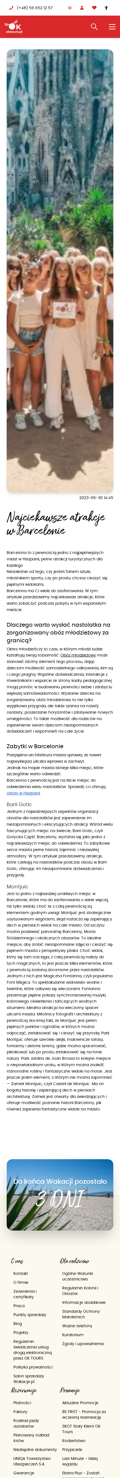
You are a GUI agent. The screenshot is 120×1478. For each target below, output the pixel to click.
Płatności (22, 1403)
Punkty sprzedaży (29, 1314)
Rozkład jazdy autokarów (26, 1423)
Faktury (20, 1411)
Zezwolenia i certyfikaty (25, 1294)
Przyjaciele (72, 1449)
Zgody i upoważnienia (83, 1343)
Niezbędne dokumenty (35, 1449)
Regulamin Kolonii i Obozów (80, 1290)
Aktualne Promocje (80, 1403)
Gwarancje (23, 1473)
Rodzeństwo (73, 1440)
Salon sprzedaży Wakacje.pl (28, 1378)
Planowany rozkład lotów (31, 1437)
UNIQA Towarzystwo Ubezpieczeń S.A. (32, 1461)
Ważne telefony (77, 1326)
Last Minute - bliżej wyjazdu (80, 1461)
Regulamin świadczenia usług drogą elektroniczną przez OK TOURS (32, 1350)
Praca (19, 1306)
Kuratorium (72, 1335)
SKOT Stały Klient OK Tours (81, 1429)
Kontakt (20, 1273)
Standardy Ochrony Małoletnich (81, 1314)
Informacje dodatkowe (84, 1302)
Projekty (20, 1332)
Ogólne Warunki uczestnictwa (77, 1276)
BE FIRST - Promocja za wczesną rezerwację (84, 1414)
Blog (17, 1323)
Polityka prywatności (32, 1367)
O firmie (20, 1282)
